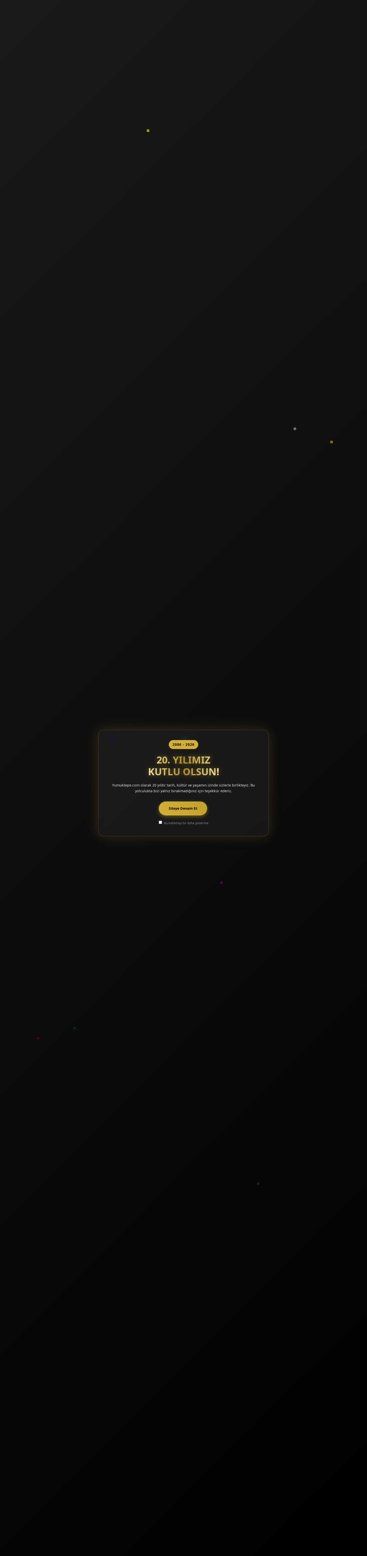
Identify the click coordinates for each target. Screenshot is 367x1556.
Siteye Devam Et (183, 808)
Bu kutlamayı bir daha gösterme (186, 823)
